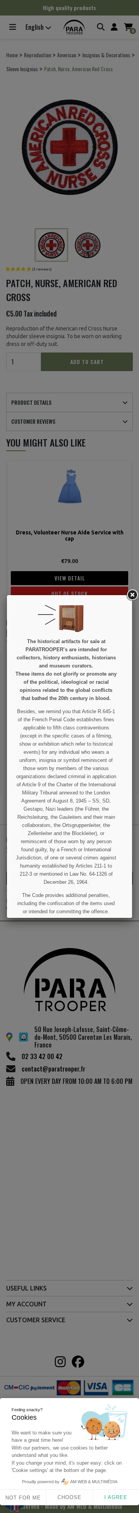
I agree (115, 1497)
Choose (69, 1497)
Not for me (23, 1498)
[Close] (132, 595)
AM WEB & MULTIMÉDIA (93, 1481)
